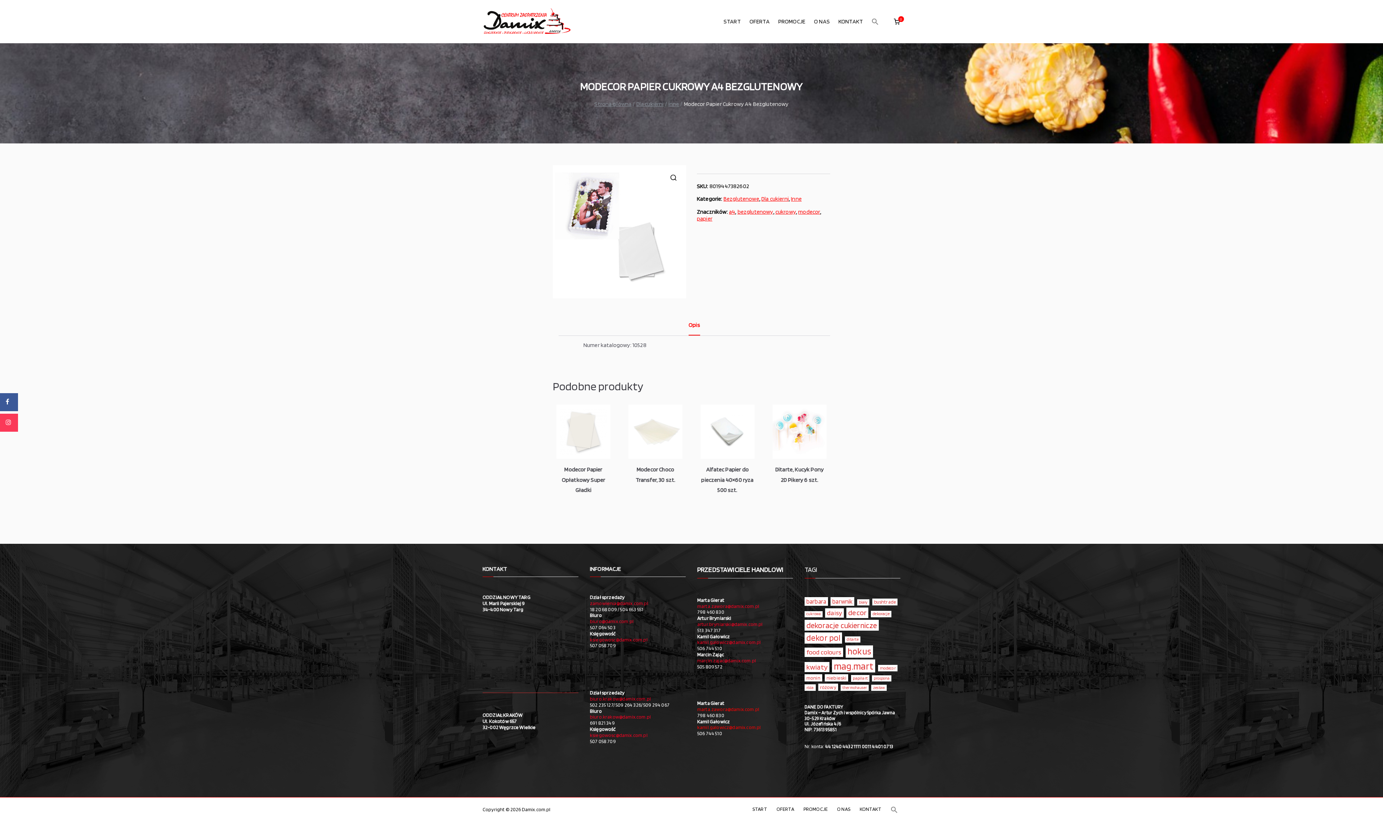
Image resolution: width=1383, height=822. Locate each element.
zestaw (879, 687)
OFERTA (759, 21)
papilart (860, 678)
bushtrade (885, 602)
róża (810, 687)
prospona (882, 678)
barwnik (842, 601)
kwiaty (817, 666)
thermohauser (854, 687)
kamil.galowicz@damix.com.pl (729, 642)
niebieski (836, 678)
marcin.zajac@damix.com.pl (726, 660)
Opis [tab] (694, 324)
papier (704, 218)
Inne (673, 104)
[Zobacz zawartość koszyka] (896, 21)
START (732, 21)
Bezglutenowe (741, 198)
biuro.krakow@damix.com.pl (620, 699)
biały (863, 602)
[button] (875, 21)
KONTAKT (850, 21)
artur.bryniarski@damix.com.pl (730, 624)
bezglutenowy (755, 211)
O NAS (822, 21)
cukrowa (813, 614)
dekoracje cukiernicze (841, 625)
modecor (809, 211)
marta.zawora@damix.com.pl (728, 606)
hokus (859, 651)
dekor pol (823, 638)
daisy (834, 613)
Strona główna (612, 104)
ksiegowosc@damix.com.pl (619, 640)
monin (813, 678)
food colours (823, 652)
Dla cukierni (650, 104)
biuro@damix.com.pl (612, 621)
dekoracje (881, 613)
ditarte (853, 639)
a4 (732, 211)
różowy (828, 687)
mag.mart (853, 666)
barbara (816, 601)
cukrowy (785, 211)
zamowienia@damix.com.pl (619, 603)
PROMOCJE (791, 21)
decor (857, 612)
